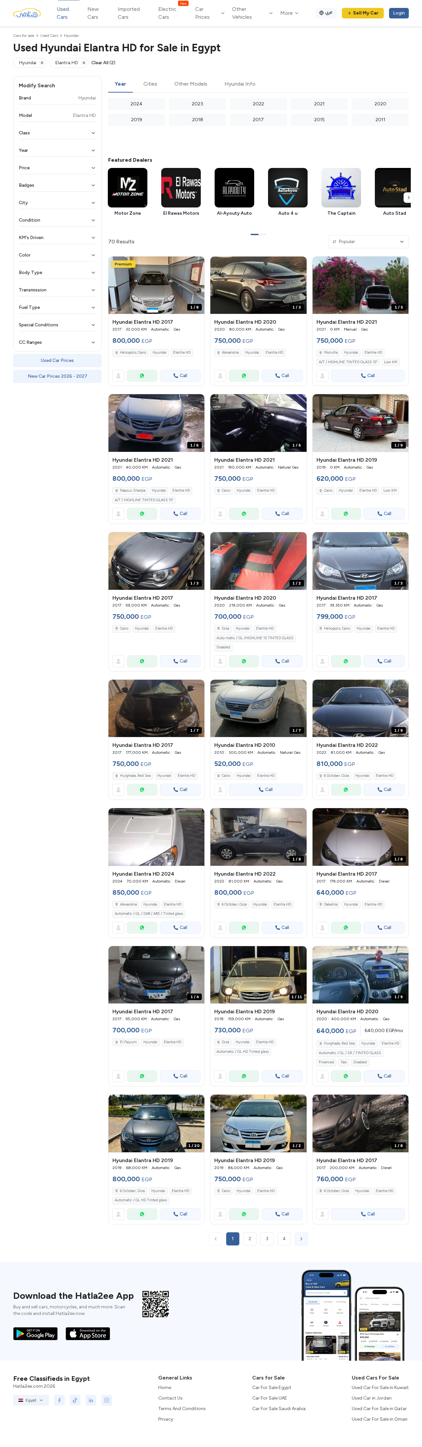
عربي (329, 12)
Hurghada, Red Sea (135, 776)
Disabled (223, 647)
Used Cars (63, 13)
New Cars (93, 13)
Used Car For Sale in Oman (379, 1419)
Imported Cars (129, 13)
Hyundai (159, 352)
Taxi (344, 1062)
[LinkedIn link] (91, 1400)
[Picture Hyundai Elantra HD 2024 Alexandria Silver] (156, 837)
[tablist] (258, 84)
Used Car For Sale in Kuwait (380, 1387)
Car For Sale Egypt (271, 1387)
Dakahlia (331, 904)
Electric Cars (172, 12)
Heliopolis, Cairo (133, 352)
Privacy (165, 1419)
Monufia (331, 352)
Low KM (390, 362)
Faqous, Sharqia (132, 490)
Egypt (31, 1400)
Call (183, 375)
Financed (326, 1062)
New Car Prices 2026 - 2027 (57, 376)
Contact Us (170, 1398)
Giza (225, 628)
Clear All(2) (103, 63)
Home (164, 1387)
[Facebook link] (59, 1400)
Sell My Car (365, 13)
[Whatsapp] (142, 376)
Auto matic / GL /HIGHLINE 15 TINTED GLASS (255, 638)
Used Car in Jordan (372, 1398)
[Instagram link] (107, 1400)
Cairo (226, 490)
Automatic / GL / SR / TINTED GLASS (350, 1053)
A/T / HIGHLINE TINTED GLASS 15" (348, 362)
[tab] (120, 84)
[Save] (196, 264)
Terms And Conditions (182, 1408)
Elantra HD (182, 352)
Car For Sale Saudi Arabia (279, 1408)
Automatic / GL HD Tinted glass (243, 1052)
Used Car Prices (57, 360)
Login (399, 13)
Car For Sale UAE (269, 1398)
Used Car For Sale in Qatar (379, 1408)
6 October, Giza (336, 776)
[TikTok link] (75, 1400)
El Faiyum (128, 1042)
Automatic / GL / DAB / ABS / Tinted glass (149, 914)
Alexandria (230, 352)
